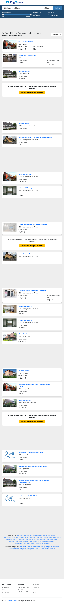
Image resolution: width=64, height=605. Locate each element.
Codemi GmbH (12, 601)
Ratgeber (36, 587)
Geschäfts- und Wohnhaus (27, 254)
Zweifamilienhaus (24, 400)
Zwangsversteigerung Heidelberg (40, 543)
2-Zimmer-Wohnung (25, 320)
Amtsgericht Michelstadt (52, 546)
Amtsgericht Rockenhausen (48, 548)
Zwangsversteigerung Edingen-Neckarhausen (16, 537)
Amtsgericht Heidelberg (25, 546)
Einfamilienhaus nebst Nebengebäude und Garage (35, 137)
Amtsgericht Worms (13, 548)
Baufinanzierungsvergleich (23, 588)
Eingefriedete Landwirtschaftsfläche (30, 452)
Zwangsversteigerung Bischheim (26, 535)
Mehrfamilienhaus (24, 174)
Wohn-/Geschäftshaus (25, 42)
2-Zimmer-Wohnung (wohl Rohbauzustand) (32, 225)
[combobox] (22, 8)
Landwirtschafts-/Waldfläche (28, 496)
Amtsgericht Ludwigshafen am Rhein (30, 548)
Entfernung (56, 35)
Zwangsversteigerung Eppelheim (39, 537)
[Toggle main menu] (2, 2)
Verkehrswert (6, 12)
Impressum (6, 587)
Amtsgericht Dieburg (39, 546)
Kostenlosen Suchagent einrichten (32, 92)
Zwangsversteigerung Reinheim (48, 539)
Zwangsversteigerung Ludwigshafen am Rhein (42, 541)
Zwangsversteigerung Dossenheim (46, 535)
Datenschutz (6, 592)
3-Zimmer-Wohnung (25, 306)
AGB (3, 590)
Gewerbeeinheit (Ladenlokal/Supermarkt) (32, 291)
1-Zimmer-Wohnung (25, 188)
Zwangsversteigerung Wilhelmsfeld (18, 541)
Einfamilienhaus (24, 71)
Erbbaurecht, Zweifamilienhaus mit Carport (33, 466)
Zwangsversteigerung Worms (22, 543)
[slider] (3, 14)
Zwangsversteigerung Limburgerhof (28, 539)
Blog (34, 592)
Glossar (35, 590)
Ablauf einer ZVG (23, 592)
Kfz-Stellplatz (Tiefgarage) (27, 55)
